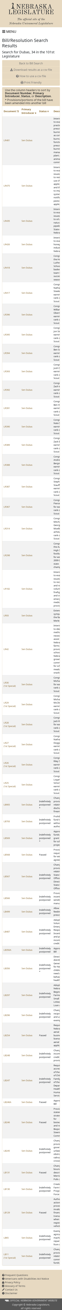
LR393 (7, 371)
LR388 (7, 464)
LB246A (7, 1102)
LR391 (7, 408)
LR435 (7, 220)
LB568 (7, 854)
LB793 (7, 821)
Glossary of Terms (14, 1286)
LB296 (7, 1015)
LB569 (7, 838)
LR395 (7, 334)
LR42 (6, 649)
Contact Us (11, 1289)
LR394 (7, 353)
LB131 (7, 1172)
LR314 (7, 528)
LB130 (7, 1189)
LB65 (6, 1237)
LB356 (7, 968)
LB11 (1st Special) (10, 1256)
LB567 (7, 876)
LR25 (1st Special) (10, 784)
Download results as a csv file (32, 70)
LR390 (7, 426)
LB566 (7, 898)
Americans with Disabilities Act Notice (26, 1278)
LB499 (7, 911)
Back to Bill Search (31, 63)
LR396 (7, 314)
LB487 (7, 931)
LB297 (7, 995)
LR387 (7, 486)
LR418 (7, 267)
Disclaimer (10, 1293)
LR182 (7, 588)
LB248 (7, 1055)
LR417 (7, 292)
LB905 (7, 804)
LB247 (7, 1080)
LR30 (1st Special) (10, 684)
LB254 (7, 1035)
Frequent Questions (16, 1275)
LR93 (6, 615)
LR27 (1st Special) (10, 744)
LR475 (7, 185)
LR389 (7, 444)
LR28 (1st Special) (10, 724)
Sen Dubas (27, 140)
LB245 (7, 1150)
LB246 (7, 1122)
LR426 (7, 244)
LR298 (7, 555)
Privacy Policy (12, 1282)
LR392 (7, 389)
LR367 (7, 506)
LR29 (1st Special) (10, 704)
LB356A (7, 949)
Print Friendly (32, 82)
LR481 (7, 140)
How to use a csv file (32, 76)
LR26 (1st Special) (10, 764)
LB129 (7, 1212)
